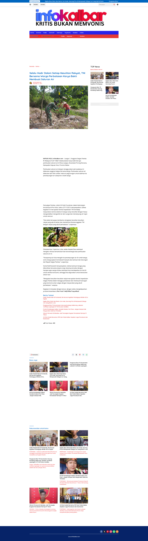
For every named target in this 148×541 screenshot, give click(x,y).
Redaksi (36, 4)
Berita (32, 32)
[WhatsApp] (114, 531)
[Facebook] (101, 531)
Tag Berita (68, 32)
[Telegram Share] (83, 354)
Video (76, 36)
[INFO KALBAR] (69, 18)
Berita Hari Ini (34, 36)
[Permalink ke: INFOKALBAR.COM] (30, 83)
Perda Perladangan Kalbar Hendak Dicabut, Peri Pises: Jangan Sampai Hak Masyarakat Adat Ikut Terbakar (64, 310)
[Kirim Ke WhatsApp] (86, 354)
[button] (114, 4)
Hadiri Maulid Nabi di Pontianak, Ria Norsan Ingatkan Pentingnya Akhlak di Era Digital (65, 298)
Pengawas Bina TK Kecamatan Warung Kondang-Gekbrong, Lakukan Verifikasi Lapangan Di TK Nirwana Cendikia (63, 306)
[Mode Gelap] (118, 4)
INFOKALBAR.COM (37, 82)
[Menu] (30, 4)
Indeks (82, 32)
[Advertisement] (74, 52)
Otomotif (51, 32)
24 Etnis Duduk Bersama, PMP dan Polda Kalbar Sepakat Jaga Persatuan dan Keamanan (65, 318)
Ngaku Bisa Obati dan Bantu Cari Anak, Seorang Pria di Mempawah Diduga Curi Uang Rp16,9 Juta (49, 1)
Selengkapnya (104, 104)
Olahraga (59, 32)
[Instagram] (110, 531)
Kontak (43, 4)
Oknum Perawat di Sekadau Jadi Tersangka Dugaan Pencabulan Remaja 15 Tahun (65, 314)
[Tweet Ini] (76, 354)
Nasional (69, 36)
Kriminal (38, 32)
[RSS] (117, 531)
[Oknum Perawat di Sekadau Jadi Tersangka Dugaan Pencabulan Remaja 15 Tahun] (59, 386)
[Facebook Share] (73, 354)
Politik (45, 32)
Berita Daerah (47, 36)
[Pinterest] (107, 531)
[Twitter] (104, 531)
